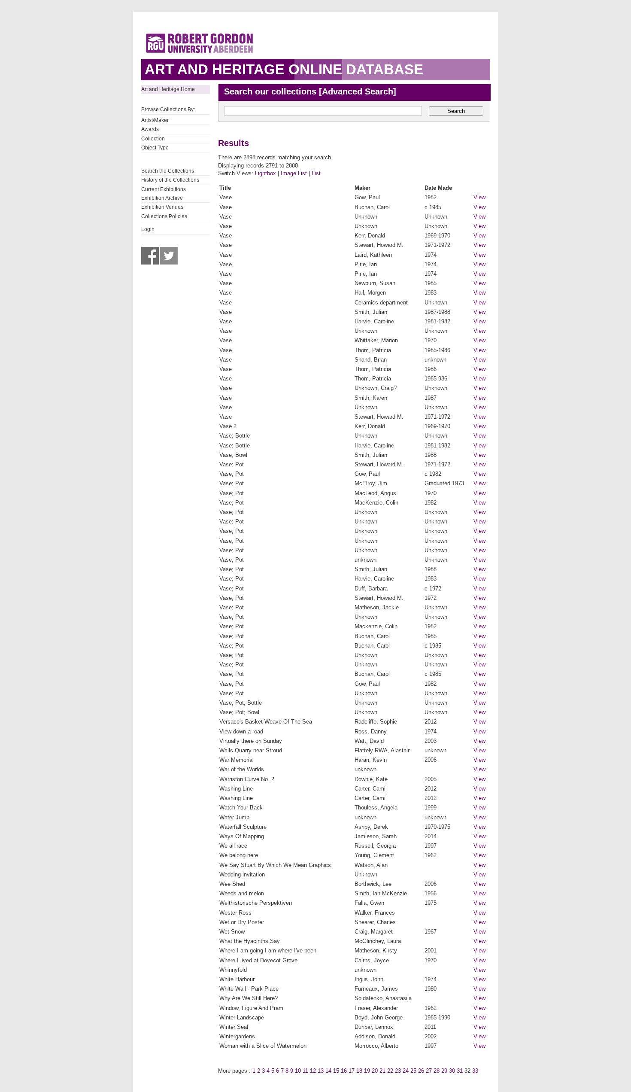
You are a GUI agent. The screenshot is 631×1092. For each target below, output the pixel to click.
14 (328, 1071)
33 (475, 1071)
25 (413, 1071)
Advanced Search (357, 91)
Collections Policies (164, 216)
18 (359, 1071)
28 (437, 1071)
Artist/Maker (155, 120)
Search (456, 111)
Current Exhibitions (163, 189)
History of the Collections (170, 180)
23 (398, 1071)
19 (367, 1071)
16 (344, 1071)
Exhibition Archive (162, 198)
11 (305, 1071)
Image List (294, 173)
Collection (153, 139)
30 (452, 1071)
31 (460, 1071)
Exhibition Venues (162, 207)
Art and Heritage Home (168, 89)
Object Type (155, 148)
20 (375, 1071)
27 (429, 1071)
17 (352, 1071)
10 (298, 1071)
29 (444, 1071)
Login (148, 229)
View (479, 197)
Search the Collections (167, 171)
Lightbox (265, 173)
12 (313, 1071)
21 (382, 1071)
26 (421, 1071)
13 (321, 1071)
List (316, 173)
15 (336, 1071)
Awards (150, 129)
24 (406, 1071)
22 (390, 1071)
